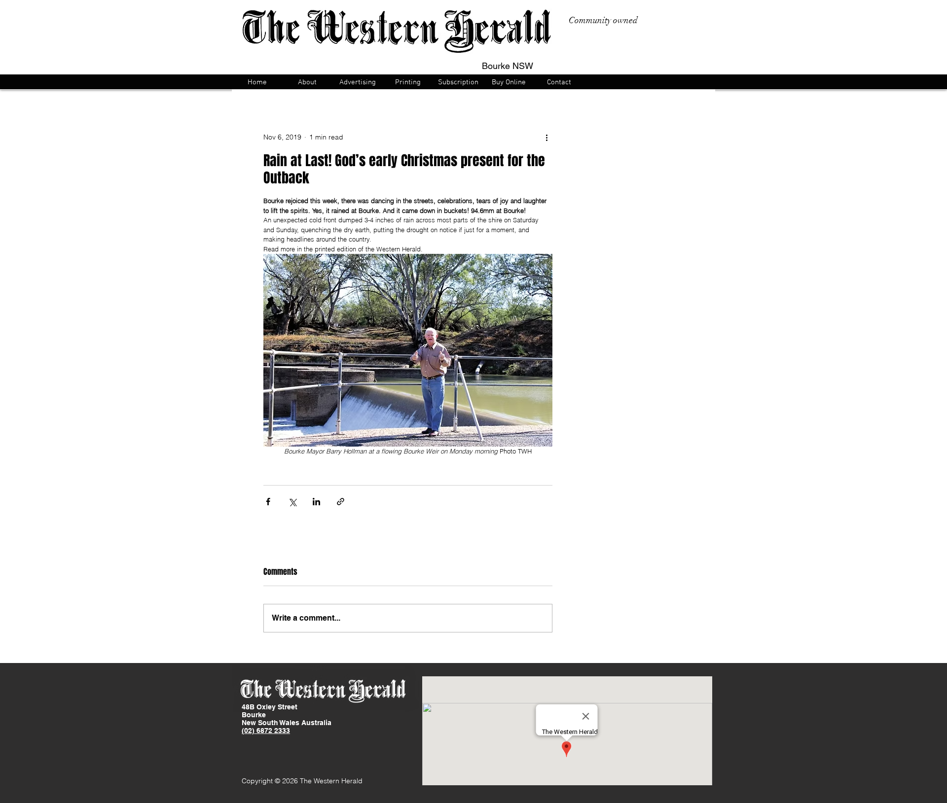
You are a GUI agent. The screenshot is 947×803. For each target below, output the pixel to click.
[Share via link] (340, 501)
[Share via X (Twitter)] (292, 501)
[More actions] (546, 137)
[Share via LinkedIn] (316, 501)
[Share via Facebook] (268, 501)
